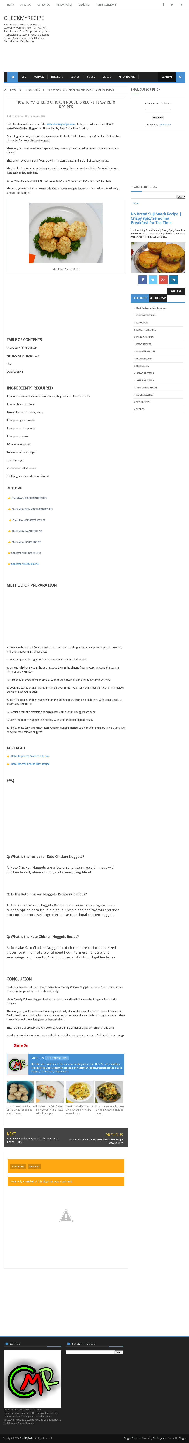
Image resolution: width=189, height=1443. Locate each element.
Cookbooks (142, 322)
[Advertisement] (126, 40)
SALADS (75, 77)
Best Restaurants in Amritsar (151, 308)
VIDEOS (107, 77)
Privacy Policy (64, 4)
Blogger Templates (133, 1438)
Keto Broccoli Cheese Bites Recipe (30, 764)
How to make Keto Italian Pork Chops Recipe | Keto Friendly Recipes (49, 1110)
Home (10, 4)
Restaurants (142, 366)
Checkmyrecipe (160, 1438)
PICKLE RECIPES (144, 358)
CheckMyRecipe (24, 18)
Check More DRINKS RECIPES (26, 553)
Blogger (182, 1438)
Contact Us (43, 4)
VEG (24, 77)
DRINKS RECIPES (145, 337)
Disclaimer (84, 4)
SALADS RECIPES (145, 373)
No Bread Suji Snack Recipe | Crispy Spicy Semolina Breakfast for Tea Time (156, 218)
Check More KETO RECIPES (25, 564)
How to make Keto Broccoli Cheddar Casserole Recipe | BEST (109, 1110)
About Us (25, 4)
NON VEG (39, 77)
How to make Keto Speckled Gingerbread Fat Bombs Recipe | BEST (21, 1110)
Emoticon (34, 1166)
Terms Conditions (106, 4)
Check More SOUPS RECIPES (26, 542)
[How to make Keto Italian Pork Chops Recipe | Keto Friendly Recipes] (51, 1092)
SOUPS (91, 77)
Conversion (18, 1166)
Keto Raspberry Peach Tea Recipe (30, 756)
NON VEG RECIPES (145, 351)
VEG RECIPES (143, 402)
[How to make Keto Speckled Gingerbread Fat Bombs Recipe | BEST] (21, 1092)
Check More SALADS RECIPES (27, 531)
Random (166, 77)
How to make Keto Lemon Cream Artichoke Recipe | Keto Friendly (79, 1110)
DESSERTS (57, 77)
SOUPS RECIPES (144, 394)
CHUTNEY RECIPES (146, 315)
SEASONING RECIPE (146, 387)
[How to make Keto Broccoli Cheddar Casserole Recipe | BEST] (110, 1092)
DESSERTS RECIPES (146, 330)
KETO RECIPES (127, 77)
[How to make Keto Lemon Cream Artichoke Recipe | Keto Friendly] (80, 1092)
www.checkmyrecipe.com (61, 124)
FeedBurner (165, 124)
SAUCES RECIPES (145, 380)
